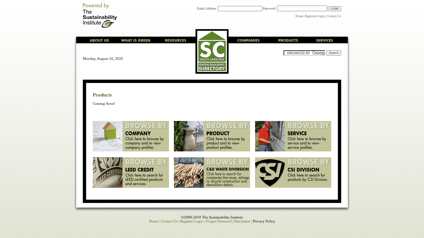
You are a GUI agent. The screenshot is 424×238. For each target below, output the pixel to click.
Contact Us (334, 16)
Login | (321, 16)
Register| (310, 16)
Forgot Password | (219, 221)
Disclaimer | (243, 221)
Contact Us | (170, 221)
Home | (299, 16)
